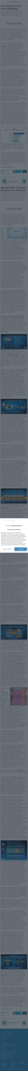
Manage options (7, 549)
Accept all (21, 549)
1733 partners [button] (9, 532)
